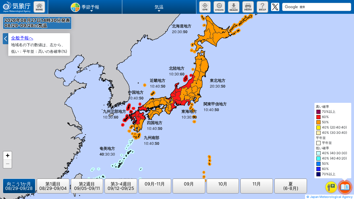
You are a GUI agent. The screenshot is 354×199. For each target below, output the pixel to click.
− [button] (7, 163)
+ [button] (7, 155)
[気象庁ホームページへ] (17, 6)
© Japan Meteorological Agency (329, 197)
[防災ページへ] (39, 7)
